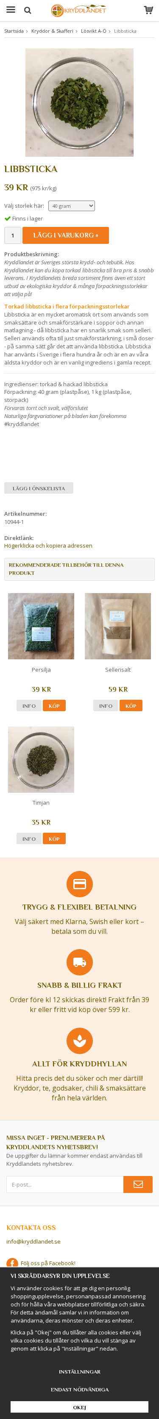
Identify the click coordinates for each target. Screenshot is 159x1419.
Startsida (14, 31)
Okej (79, 1407)
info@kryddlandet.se (33, 1241)
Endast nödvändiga (80, 1389)
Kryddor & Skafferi (52, 31)
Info (29, 706)
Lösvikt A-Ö (93, 31)
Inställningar (79, 1371)
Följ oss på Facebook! (46, 1263)
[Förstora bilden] (79, 102)
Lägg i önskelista (39, 488)
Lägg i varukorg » (65, 235)
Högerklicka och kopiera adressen (48, 545)
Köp (54, 706)
